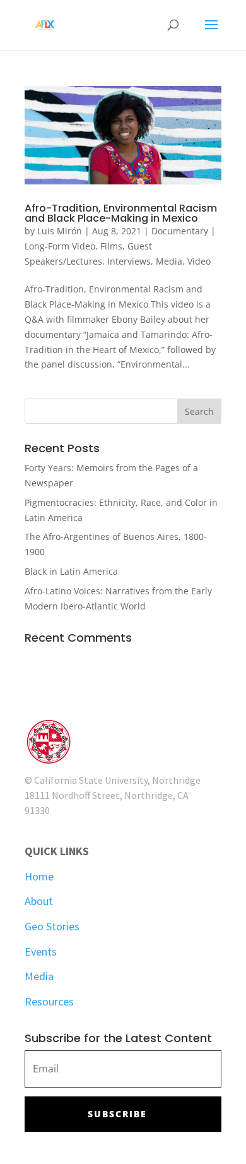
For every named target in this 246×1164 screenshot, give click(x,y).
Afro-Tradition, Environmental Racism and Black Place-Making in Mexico (121, 213)
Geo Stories (52, 926)
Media (169, 261)
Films (111, 246)
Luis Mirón (59, 231)
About (39, 901)
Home (39, 876)
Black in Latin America (71, 571)
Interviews (129, 261)
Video (199, 261)
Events (41, 951)
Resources (49, 1001)
